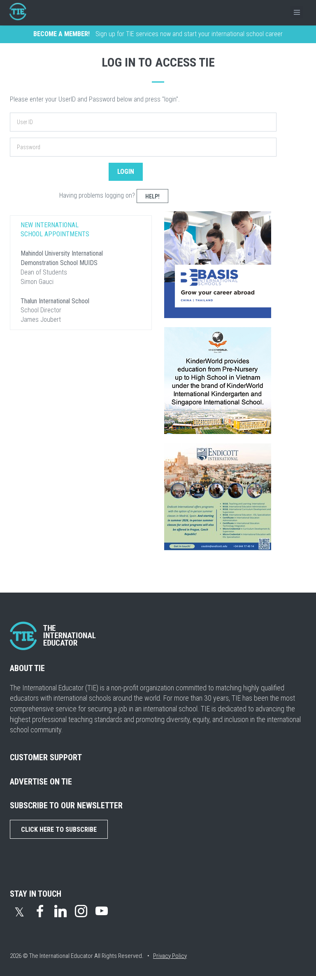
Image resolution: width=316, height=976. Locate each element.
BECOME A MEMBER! (61, 34)
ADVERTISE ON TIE (41, 782)
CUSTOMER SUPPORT (46, 757)
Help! (152, 196)
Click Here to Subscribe (59, 829)
